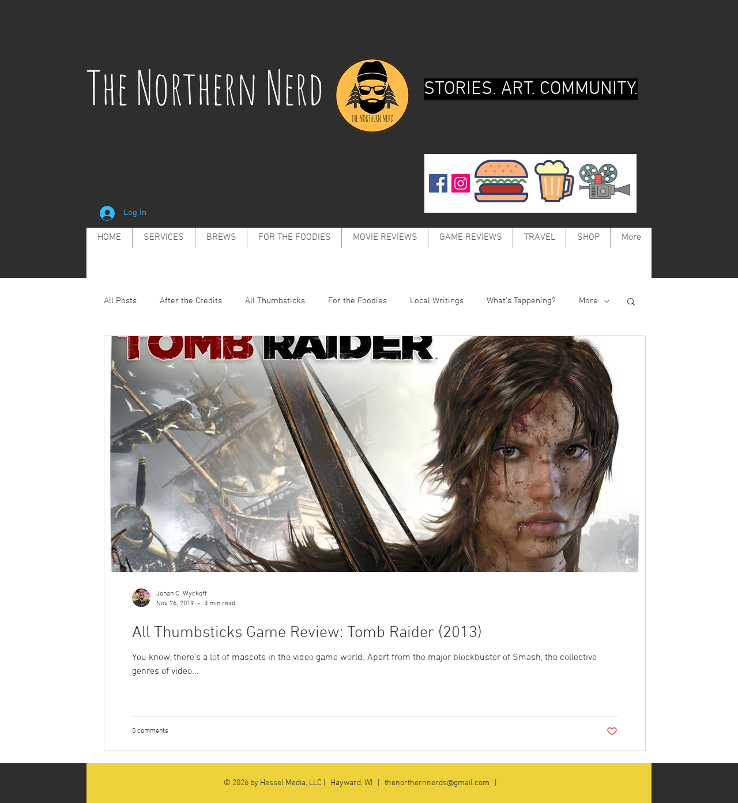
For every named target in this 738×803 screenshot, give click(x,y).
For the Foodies (357, 301)
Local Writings (437, 301)
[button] (631, 302)
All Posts (120, 301)
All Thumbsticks (275, 301)
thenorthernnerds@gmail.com (437, 783)
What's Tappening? (521, 301)
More (588, 301)
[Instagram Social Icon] (460, 183)
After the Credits (191, 301)
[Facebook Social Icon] (438, 183)
